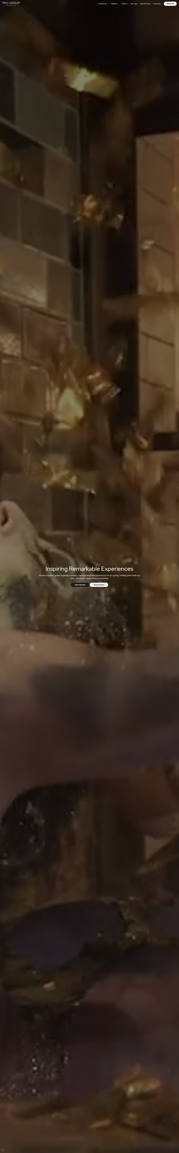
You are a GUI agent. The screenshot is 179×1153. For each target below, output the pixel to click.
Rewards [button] (170, 4)
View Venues (80, 585)
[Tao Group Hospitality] (11, 4)
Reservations (99, 585)
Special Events (145, 4)
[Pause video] (2, 1149)
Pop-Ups (134, 4)
